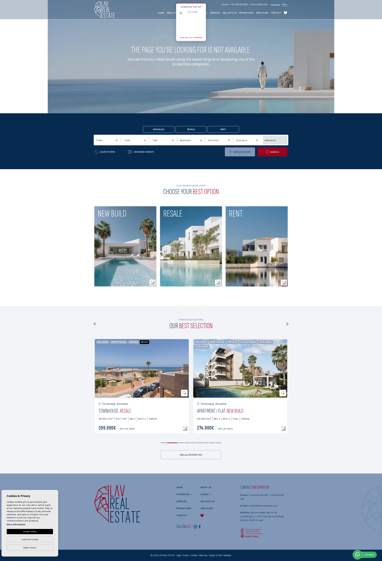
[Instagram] (195, 526)
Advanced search (144, 151)
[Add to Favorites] (184, 393)
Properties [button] (183, 494)
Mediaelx (227, 555)
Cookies (194, 555)
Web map (203, 555)
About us (172, 12)
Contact (276, 12)
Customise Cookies (29, 539)
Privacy (185, 555)
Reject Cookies (29, 547)
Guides (204, 494)
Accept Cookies (30, 531)
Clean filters (107, 151)
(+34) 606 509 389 (238, 4)
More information (16, 524)
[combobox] (107, 140)
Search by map (241, 152)
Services (215, 12)
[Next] (287, 324)
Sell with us (230, 12)
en (283, 4)
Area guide (262, 12)
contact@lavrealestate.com (263, 505)
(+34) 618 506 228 (258, 4)
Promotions (246, 12)
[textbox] (107, 140)
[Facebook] (199, 526)
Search (274, 152)
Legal (178, 555)
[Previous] (95, 324)
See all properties (191, 454)
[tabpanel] (142, 386)
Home (161, 12)
